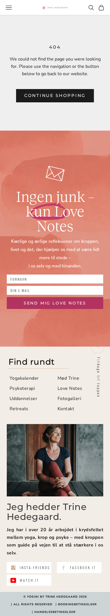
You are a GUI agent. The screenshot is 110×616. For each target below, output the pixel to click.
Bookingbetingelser (77, 604)
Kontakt (66, 409)
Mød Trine (68, 378)
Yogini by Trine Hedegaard (52, 597)
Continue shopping (55, 95)
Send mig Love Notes (55, 303)
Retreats (19, 409)
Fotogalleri (69, 398)
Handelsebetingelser (55, 612)
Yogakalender (24, 378)
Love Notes (70, 388)
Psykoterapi (22, 388)
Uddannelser (23, 398)
